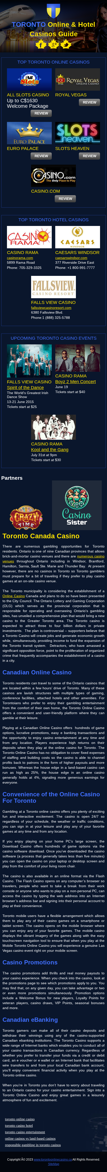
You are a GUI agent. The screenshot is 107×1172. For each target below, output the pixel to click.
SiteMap (53, 1164)
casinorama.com (20, 258)
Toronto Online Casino (20, 1119)
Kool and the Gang (49, 449)
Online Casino (13, 596)
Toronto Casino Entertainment (25, 1132)
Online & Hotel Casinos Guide (53, 29)
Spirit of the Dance (25, 387)
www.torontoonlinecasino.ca (53, 1159)
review (41, 113)
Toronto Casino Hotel (19, 1126)
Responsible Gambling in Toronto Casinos (33, 1145)
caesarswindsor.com (71, 258)
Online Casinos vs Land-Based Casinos (30, 1138)
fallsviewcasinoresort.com (51, 308)
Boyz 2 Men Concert (75, 381)
